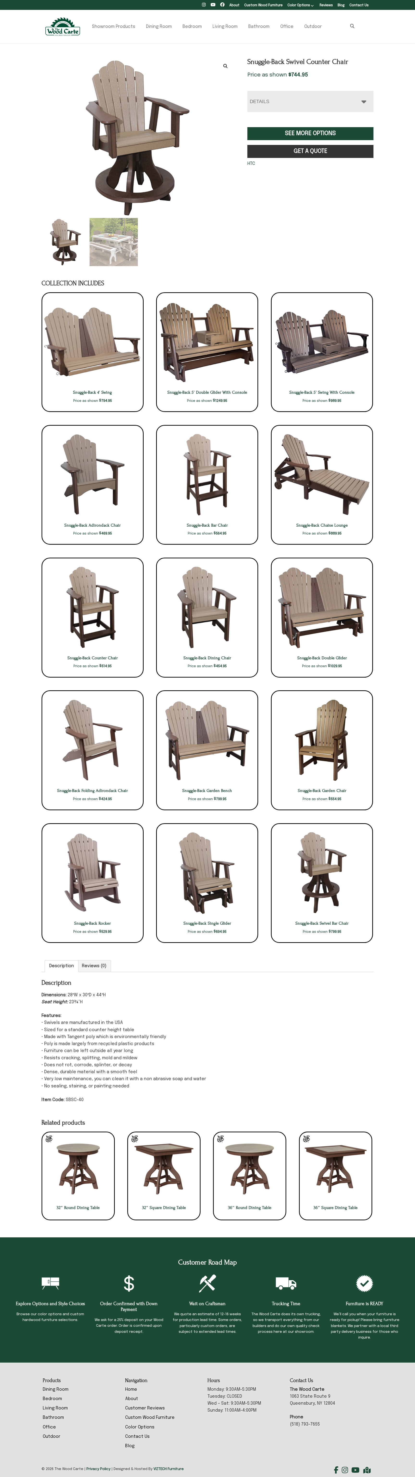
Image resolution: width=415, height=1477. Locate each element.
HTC (251, 164)
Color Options (298, 5)
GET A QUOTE (310, 151)
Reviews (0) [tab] (94, 966)
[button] (225, 66)
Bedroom (192, 27)
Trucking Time (286, 1303)
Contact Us (359, 5)
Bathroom (258, 27)
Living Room (225, 27)
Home (131, 1389)
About (234, 5)
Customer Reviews (145, 1408)
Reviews (326, 5)
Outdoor (313, 27)
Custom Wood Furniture (263, 5)
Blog (341, 5)
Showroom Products (113, 27)
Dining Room (159, 27)
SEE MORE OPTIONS (310, 134)
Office (286, 27)
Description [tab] (61, 966)
